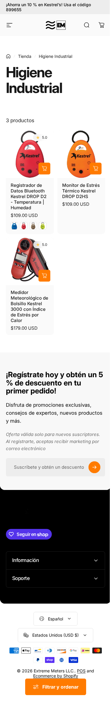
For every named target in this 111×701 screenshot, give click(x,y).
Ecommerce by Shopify (53, 671)
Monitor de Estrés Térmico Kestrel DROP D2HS (81, 190)
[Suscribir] (94, 467)
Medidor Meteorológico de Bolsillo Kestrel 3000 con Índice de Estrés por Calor (29, 306)
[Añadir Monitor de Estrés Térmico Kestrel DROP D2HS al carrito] (96, 168)
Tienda (24, 56)
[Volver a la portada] (8, 56)
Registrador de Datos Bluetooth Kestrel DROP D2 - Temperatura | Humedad (28, 196)
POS (79, 666)
